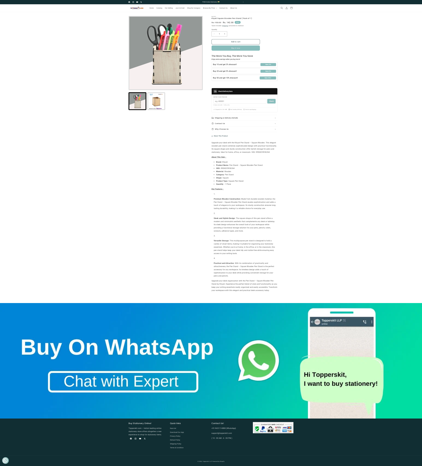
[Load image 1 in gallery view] (137, 101)
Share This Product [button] (221, 136)
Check (271, 101)
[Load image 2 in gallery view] (156, 101)
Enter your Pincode (220, 97)
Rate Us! (173, 428)
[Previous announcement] (178, 2)
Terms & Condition (177, 448)
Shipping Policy (175, 444)
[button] (210, 8)
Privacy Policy (175, 436)
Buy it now (235, 48)
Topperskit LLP (207, 461)
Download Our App (177, 432)
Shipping (225, 25)
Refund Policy (175, 440)
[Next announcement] (243, 2)
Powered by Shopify (218, 461)
